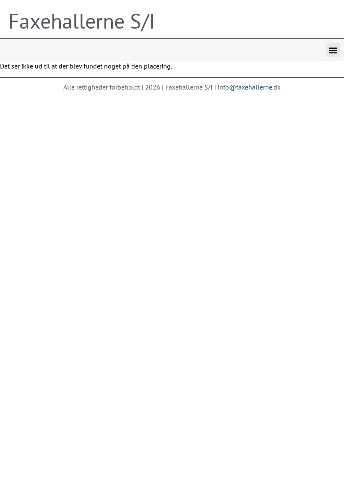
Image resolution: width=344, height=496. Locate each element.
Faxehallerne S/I (81, 20)
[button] (333, 50)
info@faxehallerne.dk (249, 87)
